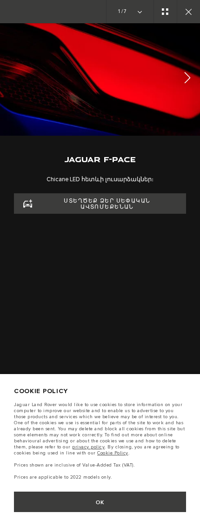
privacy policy (88, 447)
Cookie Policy (112, 453)
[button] (187, 79)
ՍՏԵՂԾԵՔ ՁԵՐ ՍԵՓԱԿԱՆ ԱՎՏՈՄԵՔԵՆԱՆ (107, 203)
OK (100, 502)
